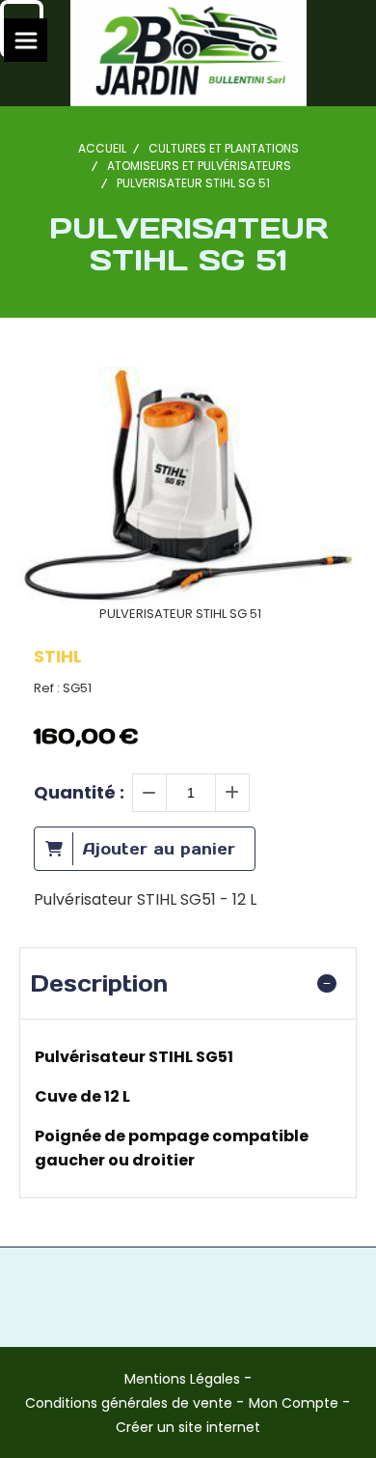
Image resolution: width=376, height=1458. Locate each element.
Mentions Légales (182, 1378)
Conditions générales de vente (128, 1403)
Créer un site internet (188, 1427)
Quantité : (79, 792)
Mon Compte (293, 1403)
